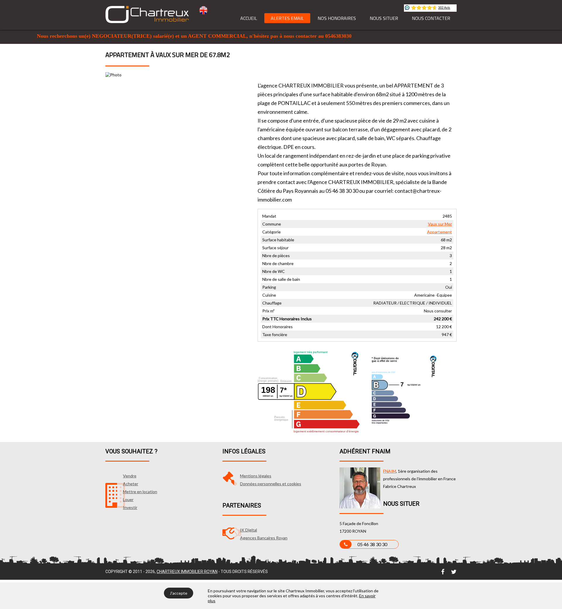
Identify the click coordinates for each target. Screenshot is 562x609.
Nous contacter (431, 18)
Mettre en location (140, 491)
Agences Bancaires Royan (263, 537)
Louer (128, 499)
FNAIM (389, 471)
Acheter (130, 483)
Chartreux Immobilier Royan (187, 571)
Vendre (129, 475)
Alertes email (287, 18)
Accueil (248, 18)
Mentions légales (255, 475)
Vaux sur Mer (440, 223)
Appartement (439, 231)
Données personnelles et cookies (270, 483)
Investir (130, 507)
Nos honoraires (337, 18)
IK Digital (248, 529)
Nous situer (384, 18)
